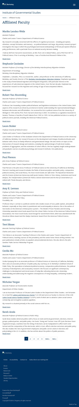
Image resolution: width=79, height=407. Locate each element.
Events (5, 368)
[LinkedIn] (12, 356)
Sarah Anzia (8, 311)
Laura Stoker (9, 126)
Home (4, 18)
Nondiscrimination (8, 395)
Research (6, 373)
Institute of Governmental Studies (21, 12)
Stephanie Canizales (13, 63)
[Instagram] (20, 356)
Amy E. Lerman (10, 188)
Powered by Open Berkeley (11, 390)
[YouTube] (16, 356)
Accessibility (14, 360)
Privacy (5, 398)
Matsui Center (7, 376)
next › (48, 339)
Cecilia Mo (7, 250)
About (5, 366)
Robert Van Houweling (14, 94)
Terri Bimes (8, 224)
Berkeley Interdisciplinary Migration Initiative (44, 79)
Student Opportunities (10, 378)
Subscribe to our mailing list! (38, 360)
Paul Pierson (9, 157)
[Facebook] (4, 356)
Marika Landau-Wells (13, 31)
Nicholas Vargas (11, 281)
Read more (6, 59)
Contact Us (23, 360)
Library (5, 380)
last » (55, 339)
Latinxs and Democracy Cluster (24, 295)
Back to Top (73, 404)
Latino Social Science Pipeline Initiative (16, 297)
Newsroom (6, 371)
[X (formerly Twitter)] (8, 356)
